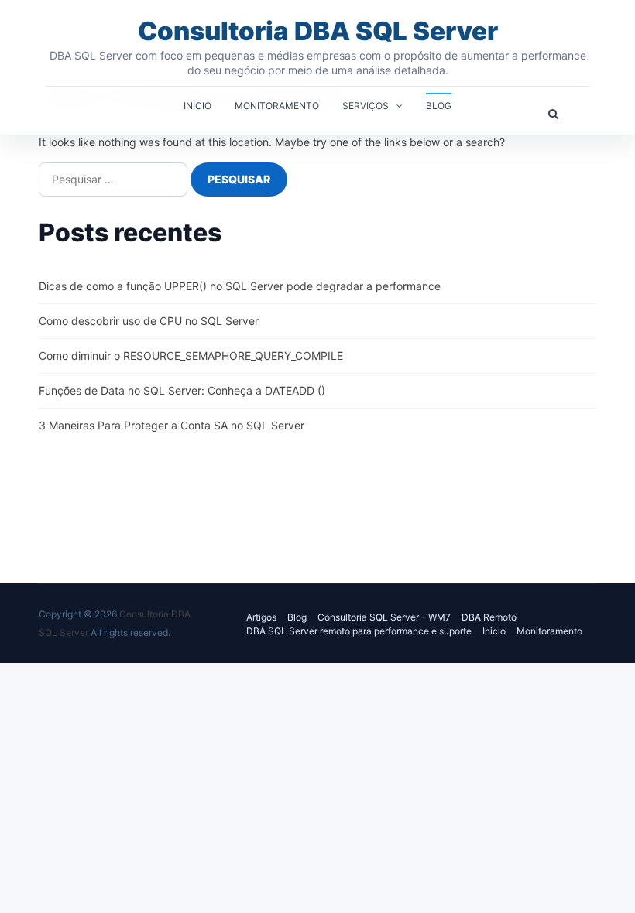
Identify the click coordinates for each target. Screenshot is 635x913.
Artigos (261, 617)
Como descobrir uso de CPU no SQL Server (149, 320)
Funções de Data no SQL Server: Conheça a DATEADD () (182, 390)
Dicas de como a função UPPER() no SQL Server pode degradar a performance (240, 285)
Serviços (365, 105)
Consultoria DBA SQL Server (318, 30)
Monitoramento (277, 105)
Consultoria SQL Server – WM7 (384, 617)
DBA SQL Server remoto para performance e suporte (359, 631)
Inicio (197, 105)
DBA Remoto (489, 617)
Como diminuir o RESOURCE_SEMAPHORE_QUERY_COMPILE (191, 355)
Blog (438, 105)
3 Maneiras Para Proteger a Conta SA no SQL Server (171, 425)
